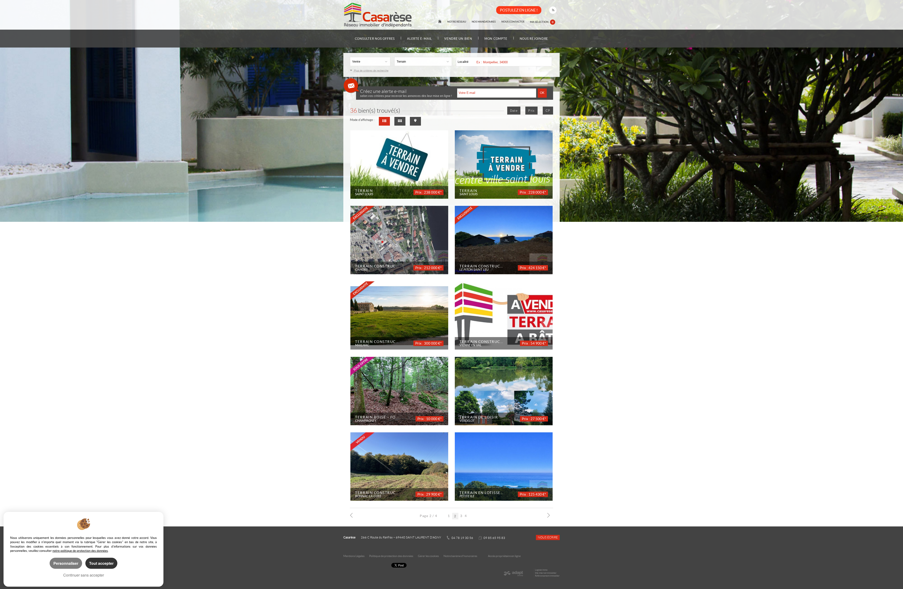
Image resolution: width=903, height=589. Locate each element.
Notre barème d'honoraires (461, 555)
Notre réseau (456, 21)
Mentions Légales (353, 555)
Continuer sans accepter (83, 575)
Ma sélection (541, 21)
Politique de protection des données (391, 555)
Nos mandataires (484, 21)
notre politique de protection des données (80, 551)
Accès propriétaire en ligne (504, 555)
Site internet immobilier (546, 573)
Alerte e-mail (419, 38)
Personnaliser (65, 563)
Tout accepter (101, 563)
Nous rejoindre (534, 38)
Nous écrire (548, 537)
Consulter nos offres (375, 38)
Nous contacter (512, 21)
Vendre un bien (458, 38)
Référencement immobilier (547, 576)
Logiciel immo (541, 570)
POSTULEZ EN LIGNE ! (519, 10)
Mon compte (495, 38)
